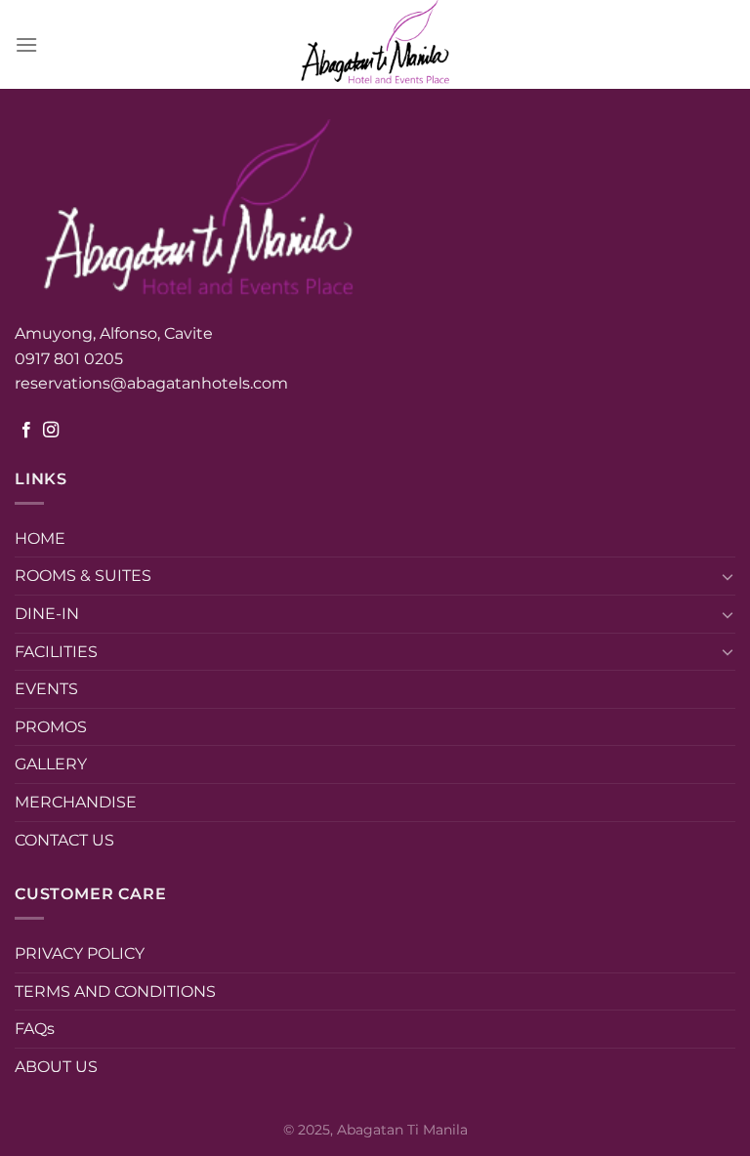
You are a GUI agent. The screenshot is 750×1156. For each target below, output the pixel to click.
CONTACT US (64, 840)
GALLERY (51, 764)
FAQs (35, 1028)
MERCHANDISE (76, 802)
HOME (40, 538)
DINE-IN (47, 613)
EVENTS (46, 689)
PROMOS (51, 727)
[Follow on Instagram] (51, 430)
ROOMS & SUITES (83, 575)
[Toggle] (727, 576)
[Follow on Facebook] (26, 430)
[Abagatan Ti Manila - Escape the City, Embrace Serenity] (375, 44)
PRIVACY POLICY (80, 953)
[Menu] (26, 44)
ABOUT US (56, 1066)
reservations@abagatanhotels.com (151, 383)
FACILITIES (56, 651)
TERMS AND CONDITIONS (115, 991)
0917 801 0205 (71, 359)
